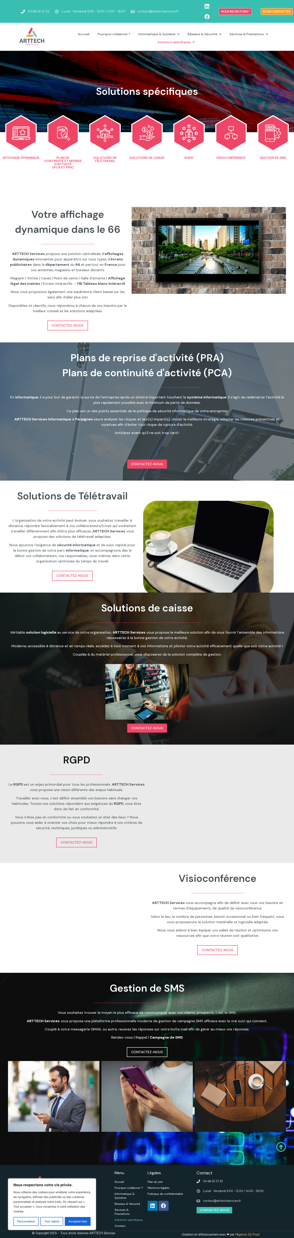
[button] (235, 11)
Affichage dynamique (20, 158)
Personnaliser (26, 1221)
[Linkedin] (207, 6)
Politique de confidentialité (165, 1194)
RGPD (189, 158)
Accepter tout (78, 1221)
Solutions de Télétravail (105, 159)
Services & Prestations (246, 34)
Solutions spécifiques (174, 42)
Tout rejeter (51, 1221)
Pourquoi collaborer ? (114, 34)
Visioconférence (231, 158)
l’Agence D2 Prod (246, 1234)
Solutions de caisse (147, 158)
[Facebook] (207, 16)
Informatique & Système (156, 34)
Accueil (83, 34)
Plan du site (155, 1182)
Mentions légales (159, 1188)
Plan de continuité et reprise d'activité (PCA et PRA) (63, 162)
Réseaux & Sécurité (202, 34)
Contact (120, 1226)
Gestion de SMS (273, 158)
